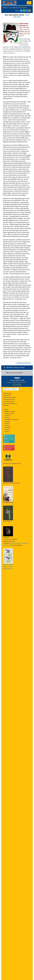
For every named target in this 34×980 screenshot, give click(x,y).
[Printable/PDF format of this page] (29, 10)
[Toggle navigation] (29, 2)
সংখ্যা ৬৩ (9, 8)
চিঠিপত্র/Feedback (9, 438)
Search (7, 441)
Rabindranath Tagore (10, 397)
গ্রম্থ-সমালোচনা (23, 8)
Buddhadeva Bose (9, 399)
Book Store (8, 449)
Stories (7, 421)
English (6, 409)
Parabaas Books (9, 446)
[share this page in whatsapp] (24, 10)
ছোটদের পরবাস (8, 393)
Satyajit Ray (7, 395)
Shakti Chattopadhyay (10, 403)
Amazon (13, 543)
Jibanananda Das (9, 401)
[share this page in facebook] (27, 10)
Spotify (18, 543)
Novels (7, 429)
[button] (17, 367)
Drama (7, 431)
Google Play (24, 543)
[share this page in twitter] (21, 10)
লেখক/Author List (9, 436)
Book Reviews (9, 413)
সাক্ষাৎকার (6, 405)
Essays (7, 417)
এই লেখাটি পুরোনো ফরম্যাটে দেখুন (23, 363)
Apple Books (7, 545)
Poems (7, 423)
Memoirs (7, 415)
